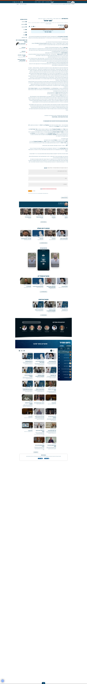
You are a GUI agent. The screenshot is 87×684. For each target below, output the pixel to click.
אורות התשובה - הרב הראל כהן (40, 415)
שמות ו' (58, 131)
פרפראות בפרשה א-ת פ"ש (40, 359)
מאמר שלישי (30, 401)
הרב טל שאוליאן (42, 391)
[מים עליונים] (21, 48)
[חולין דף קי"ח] (50, 400)
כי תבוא (43, 401)
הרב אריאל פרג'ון (29, 239)
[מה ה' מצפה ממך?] (62, 307)
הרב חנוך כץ (23, 48)
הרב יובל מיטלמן (54, 392)
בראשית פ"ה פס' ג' (64, 52)
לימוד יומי (72, 4)
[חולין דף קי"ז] (27, 414)
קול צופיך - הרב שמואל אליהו (51, 308)
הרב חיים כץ (54, 420)
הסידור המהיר (41, 287)
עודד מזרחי (24, 52)
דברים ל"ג (33, 133)
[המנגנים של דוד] (25, 283)
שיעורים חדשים (43, 300)
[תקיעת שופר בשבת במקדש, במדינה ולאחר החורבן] (50, 284)
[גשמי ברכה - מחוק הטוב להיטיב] (21, 56)
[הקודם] (27, 260)
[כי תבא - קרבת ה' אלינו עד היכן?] (39, 400)
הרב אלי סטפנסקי (30, 417)
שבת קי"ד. (54, 129)
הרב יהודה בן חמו (30, 391)
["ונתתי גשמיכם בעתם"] (38, 214)
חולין (55, 401)
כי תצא (43, 443)
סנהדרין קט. (65, 47)
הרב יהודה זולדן (53, 288)
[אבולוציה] (62, 214)
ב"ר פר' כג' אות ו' (60, 54)
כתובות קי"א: (58, 129)
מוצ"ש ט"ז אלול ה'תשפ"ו (66, 4)
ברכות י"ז (57, 126)
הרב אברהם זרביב (30, 364)
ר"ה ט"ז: (41, 125)
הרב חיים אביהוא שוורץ (29, 406)
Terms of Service (45, 193)
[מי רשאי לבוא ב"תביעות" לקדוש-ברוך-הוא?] (21, 61)
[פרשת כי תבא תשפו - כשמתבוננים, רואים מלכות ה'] (50, 307)
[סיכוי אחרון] (21, 52)
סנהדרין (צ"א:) (62, 148)
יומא (55, 415)
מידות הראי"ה (54, 443)
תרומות (36, 1)
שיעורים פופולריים (43, 276)
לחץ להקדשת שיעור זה (48, 29)
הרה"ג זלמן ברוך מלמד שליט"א (40, 434)
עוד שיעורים (35, 452)
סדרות (61, 346)
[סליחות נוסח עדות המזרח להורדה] (38, 283)
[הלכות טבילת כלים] (62, 283)
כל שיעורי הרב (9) (43, 221)
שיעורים (68, 346)
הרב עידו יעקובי (54, 433)
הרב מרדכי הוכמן (29, 287)
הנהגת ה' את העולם (64, 197)
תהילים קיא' (54, 116)
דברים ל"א (54, 131)
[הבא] (60, 260)
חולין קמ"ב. (54, 134)
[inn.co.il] (22, 2)
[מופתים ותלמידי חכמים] (62, 236)
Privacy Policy (40, 193)
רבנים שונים (42, 365)
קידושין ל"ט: (46, 125)
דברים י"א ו (53, 133)
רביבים (67, 237)
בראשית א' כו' (60, 36)
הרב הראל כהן (42, 419)
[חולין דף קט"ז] (27, 427)
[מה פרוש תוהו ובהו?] (25, 214)
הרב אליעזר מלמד (23, 44)
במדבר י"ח (61, 131)
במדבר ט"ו (50, 133)
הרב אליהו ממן (23, 61)
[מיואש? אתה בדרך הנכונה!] (38, 307)
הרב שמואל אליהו (42, 377)
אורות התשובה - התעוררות (64, 308)
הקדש (18, 4)
